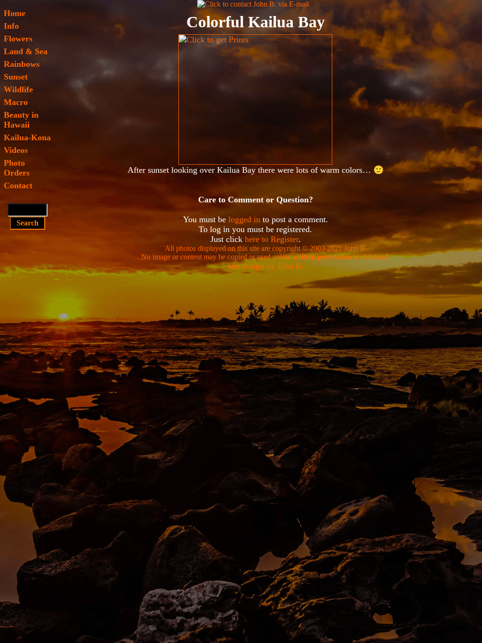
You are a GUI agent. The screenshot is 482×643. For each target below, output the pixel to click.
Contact (18, 185)
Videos (16, 150)
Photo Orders (17, 167)
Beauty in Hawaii (21, 119)
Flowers (18, 38)
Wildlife (18, 89)
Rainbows (22, 64)
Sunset (16, 76)
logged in (244, 219)
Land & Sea (26, 51)
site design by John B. (266, 266)
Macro (16, 102)
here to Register (271, 239)
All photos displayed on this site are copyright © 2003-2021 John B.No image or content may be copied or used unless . (265, 252)
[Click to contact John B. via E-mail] (253, 4)
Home (14, 13)
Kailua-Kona (27, 137)
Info (11, 26)
